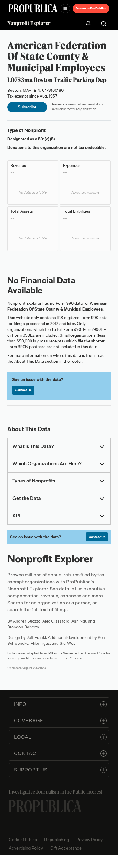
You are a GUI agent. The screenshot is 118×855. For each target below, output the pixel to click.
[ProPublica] (33, 8)
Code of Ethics (23, 839)
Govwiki (76, 658)
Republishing (56, 839)
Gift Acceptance (66, 848)
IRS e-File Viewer (60, 653)
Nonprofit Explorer (29, 23)
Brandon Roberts (23, 627)
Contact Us (23, 390)
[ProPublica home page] (45, 806)
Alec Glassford (56, 621)
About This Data (29, 361)
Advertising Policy (26, 848)
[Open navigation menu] (65, 8)
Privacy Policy (89, 839)
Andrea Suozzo (27, 621)
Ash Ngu (79, 621)
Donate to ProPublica (91, 8)
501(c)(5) (46, 139)
